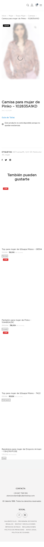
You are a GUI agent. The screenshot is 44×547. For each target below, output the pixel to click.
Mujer (11, 16)
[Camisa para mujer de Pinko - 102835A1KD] (2, 160)
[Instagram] (25, 515)
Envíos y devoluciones (25, 524)
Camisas (31, 16)
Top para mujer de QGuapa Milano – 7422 (21, 393)
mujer (7, 155)
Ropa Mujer (21, 16)
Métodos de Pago (13, 527)
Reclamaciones (29, 527)
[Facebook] (19, 515)
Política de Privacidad (14, 529)
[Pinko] (7, 138)
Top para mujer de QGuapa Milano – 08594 (22, 249)
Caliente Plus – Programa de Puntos (20, 521)
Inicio (4, 16)
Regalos (9, 524)
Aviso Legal (31, 529)
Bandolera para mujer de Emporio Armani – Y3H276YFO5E (21, 450)
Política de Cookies (20, 532)
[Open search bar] (28, 5)
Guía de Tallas (8, 117)
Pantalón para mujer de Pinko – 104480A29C (16, 321)
